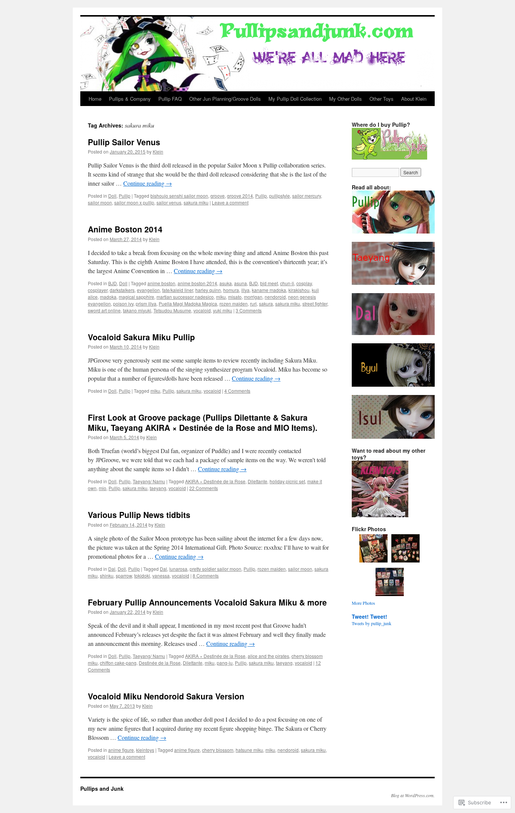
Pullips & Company (130, 98)
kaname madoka (269, 290)
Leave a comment (230, 202)
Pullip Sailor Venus (124, 142)
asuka (225, 283)
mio (102, 488)
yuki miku (222, 310)
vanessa (161, 575)
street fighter (314, 303)
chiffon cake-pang (118, 662)
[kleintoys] (380, 515)
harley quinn (208, 290)
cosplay (304, 283)
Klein (158, 151)
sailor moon (100, 202)
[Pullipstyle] (389, 158)
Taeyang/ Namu (149, 481)
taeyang (158, 488)
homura (231, 290)
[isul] (397, 437)
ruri (253, 303)
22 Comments (203, 488)
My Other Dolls (345, 98)
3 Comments (249, 310)
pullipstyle (279, 195)
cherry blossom (217, 750)
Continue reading (147, 183)
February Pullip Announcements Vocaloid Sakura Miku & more (207, 602)
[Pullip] (397, 232)
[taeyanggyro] (397, 283)
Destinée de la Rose (160, 662)
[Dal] (397, 333)
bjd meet (269, 283)
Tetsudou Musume (172, 310)
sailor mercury (306, 195)
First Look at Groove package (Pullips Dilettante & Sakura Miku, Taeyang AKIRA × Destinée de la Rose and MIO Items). (202, 422)
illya (245, 290)
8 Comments (206, 575)
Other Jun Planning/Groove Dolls (225, 98)
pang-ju (225, 662)
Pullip (124, 195)
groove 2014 (240, 195)
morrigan (253, 297)
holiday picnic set (287, 481)
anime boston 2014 (197, 283)
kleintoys (145, 750)
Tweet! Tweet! (369, 616)
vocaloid (202, 310)
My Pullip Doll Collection (295, 98)
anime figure (121, 750)
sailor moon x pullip (134, 202)
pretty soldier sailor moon (215, 569)
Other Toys (381, 98)
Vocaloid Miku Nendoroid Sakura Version (166, 696)
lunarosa (178, 569)
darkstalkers (122, 290)
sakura (266, 303)
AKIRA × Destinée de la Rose (215, 481)
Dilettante (257, 481)
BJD (112, 283)
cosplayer (97, 290)
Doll (112, 195)
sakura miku (196, 202)
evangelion (148, 290)
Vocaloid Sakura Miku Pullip (141, 337)
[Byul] (397, 385)
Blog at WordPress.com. (413, 795)
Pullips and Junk (102, 788)
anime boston (161, 283)
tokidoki (142, 575)
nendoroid (275, 297)
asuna (240, 283)
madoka (108, 297)
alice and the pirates (268, 656)
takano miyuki (137, 310)
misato (235, 297)
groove (217, 195)
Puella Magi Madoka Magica (188, 303)
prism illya (146, 303)
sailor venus (168, 202)
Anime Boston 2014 (125, 229)
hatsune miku (249, 750)
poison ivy (123, 303)
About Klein (413, 98)
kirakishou (299, 290)
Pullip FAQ (170, 98)
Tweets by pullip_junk (371, 623)
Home (95, 98)
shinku (106, 575)
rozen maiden (233, 303)
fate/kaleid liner (177, 290)
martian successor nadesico (185, 297)
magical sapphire (136, 297)
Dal (111, 569)
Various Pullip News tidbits (139, 514)
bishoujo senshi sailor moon (179, 195)
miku (221, 297)
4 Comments (237, 390)
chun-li (287, 283)
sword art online (104, 310)
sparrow (124, 575)
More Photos (363, 603)
